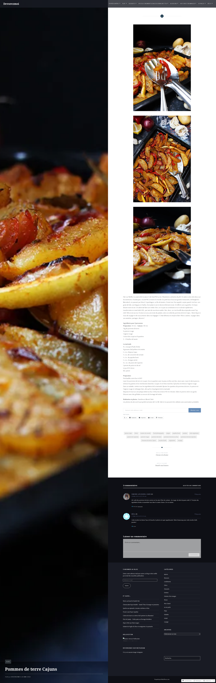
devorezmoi (15, 677)
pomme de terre (156, 437)
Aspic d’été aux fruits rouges (131, 623)
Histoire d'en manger (170, 596)
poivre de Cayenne (132, 437)
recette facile (162, 440)
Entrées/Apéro (114, 3)
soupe (166, 618)
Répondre (198, 494)
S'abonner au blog (130, 569)
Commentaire (194, 554)
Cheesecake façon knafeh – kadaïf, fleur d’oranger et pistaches (141, 604)
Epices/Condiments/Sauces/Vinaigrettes (153, 3)
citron (136, 433)
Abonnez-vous (195, 410)
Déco (209, 3)
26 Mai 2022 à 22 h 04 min (139, 496)
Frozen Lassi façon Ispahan (130, 612)
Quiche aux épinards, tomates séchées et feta (136, 608)
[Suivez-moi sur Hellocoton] (131, 639)
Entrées (166, 592)
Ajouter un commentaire (192, 485)
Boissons (173, 3)
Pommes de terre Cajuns (149, 440)
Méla (133, 514)
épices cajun (128, 433)
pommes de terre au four (171, 437)
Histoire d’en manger (187, 3)
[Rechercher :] (182, 658)
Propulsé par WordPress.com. (162, 679)
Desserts (132, 3)
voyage (180, 440)
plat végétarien (194, 433)
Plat (123, 3)
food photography (158, 433)
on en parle (167, 607)
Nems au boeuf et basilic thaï (131, 601)
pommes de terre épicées (188, 437)
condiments (167, 581)
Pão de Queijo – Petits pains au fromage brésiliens (137, 619)
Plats (8, 661)
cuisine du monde (145, 433)
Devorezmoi (11, 3)
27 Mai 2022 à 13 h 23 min (139, 516)
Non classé (167, 603)
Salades (166, 614)
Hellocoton (135, 640)
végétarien (172, 440)
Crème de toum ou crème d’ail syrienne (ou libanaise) (138, 615)
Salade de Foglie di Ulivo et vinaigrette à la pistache (138, 626)
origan (168, 433)
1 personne (140, 506)
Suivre (127, 585)
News (166, 600)
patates (185, 433)
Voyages (201, 3)
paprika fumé (176, 433)
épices (166, 574)
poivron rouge (145, 437)
